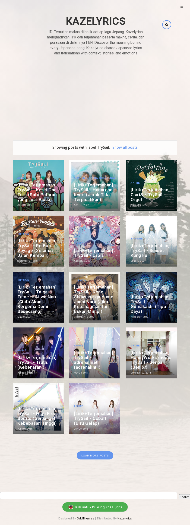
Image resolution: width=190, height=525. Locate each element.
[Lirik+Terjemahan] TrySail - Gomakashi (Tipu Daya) (150, 304)
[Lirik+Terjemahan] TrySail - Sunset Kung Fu (150, 250)
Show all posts (124, 147)
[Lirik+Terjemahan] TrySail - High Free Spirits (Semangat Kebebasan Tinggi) (37, 416)
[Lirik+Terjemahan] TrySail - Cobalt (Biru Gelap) (93, 418)
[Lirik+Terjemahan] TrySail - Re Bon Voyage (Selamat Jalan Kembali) (37, 248)
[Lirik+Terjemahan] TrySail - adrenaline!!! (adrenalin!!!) (93, 360)
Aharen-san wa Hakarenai (94, 177)
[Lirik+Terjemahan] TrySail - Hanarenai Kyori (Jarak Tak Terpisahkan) (94, 192)
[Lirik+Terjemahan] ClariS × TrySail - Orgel (150, 194)
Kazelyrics (96, 21)
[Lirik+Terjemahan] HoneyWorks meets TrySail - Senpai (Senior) (151, 360)
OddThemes (85, 518)
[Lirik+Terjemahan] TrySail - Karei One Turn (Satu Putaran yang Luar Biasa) (37, 192)
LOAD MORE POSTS (95, 455)
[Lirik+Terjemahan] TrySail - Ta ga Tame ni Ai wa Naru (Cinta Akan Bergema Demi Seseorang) (37, 299)
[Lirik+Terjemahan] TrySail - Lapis (93, 253)
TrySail (23, 233)
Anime (21, 177)
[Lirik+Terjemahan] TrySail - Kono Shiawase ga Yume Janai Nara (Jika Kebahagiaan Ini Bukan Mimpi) (93, 299)
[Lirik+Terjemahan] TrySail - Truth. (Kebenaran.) (37, 362)
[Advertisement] (95, 92)
